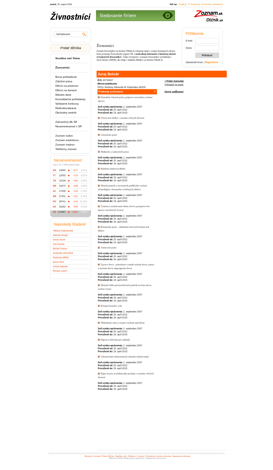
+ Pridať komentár (174, 81)
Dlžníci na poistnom (66, 85)
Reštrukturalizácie (65, 108)
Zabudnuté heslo (194, 62)
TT (54, 175)
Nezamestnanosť (68, 160)
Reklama (132, 456)
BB (54, 196)
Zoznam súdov (64, 135)
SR (54, 212)
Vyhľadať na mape (174, 84)
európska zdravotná (63, 253)
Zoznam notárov (65, 144)
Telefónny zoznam (66, 149)
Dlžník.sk (130, 51)
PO (54, 201)
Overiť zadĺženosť (174, 91)
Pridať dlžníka (70, 48)
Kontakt (97, 456)
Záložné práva (63, 81)
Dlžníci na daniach (66, 90)
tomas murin (59, 239)
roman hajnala (60, 266)
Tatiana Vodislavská (63, 230)
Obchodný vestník (66, 112)
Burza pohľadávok (66, 76)
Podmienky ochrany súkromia (158, 456)
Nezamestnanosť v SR (68, 126)
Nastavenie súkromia (181, 456)
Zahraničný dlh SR (66, 121)
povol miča (58, 262)
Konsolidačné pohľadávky (70, 99)
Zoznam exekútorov (67, 140)
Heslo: (189, 48)
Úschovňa (205, 4)
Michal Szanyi (60, 248)
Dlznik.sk (88, 456)
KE (54, 206)
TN (54, 180)
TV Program (192, 4)
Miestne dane (63, 94)
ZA (54, 191)
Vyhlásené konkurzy (67, 103)
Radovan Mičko (61, 257)
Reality (182, 4)
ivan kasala (58, 244)
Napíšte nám (121, 456)
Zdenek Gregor (60, 235)
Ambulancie (217, 4)
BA (54, 170)
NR (54, 186)
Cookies (140, 456)
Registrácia (211, 62)
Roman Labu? (60, 271)
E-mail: (189, 40)
